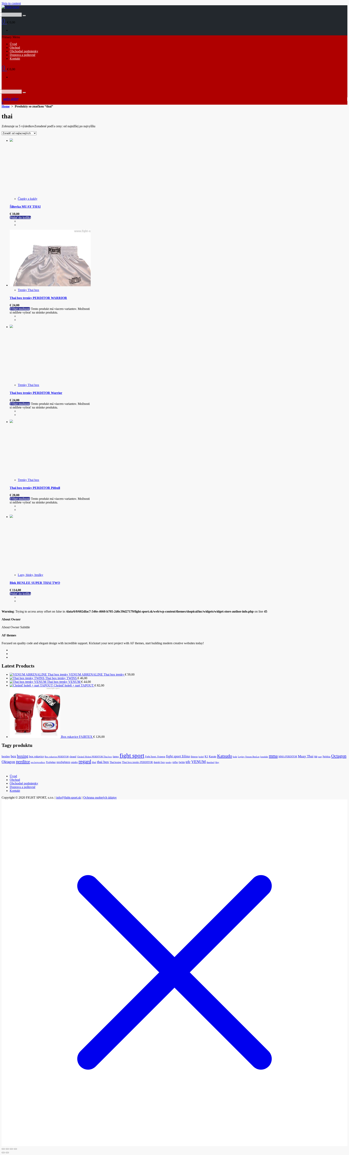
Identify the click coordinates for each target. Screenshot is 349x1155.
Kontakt (15, 58)
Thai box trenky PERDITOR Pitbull (35, 488)
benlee (6, 756)
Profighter (51, 762)
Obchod (15, 47)
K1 (206, 756)
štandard (210, 762)
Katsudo (224, 755)
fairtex (116, 756)
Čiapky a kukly (27, 198)
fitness (194, 756)
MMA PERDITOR (288, 756)
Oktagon (8, 762)
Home (6, 106)
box (13, 756)
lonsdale (264, 757)
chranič (72, 756)
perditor (23, 761)
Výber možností (20, 309)
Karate (212, 756)
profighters (63, 762)
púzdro (74, 762)
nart (320, 757)
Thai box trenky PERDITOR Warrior (36, 393)
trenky (169, 762)
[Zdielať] (11, 1149)
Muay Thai (305, 756)
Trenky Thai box (28, 290)
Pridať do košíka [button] (20, 217)
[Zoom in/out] (3, 1149)
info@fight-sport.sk (68, 797)
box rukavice (36, 756)
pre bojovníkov (38, 762)
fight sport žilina (178, 756)
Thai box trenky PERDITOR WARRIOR (38, 298)
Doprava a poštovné (22, 55)
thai (94, 762)
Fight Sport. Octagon (155, 756)
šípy (217, 762)
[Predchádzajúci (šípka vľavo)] (3, 1152)
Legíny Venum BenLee (249, 757)
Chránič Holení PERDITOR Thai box (94, 757)
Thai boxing (115, 762)
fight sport (132, 755)
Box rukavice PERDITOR (57, 757)
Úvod (13, 44)
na (315, 756)
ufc (188, 762)
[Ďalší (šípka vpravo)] (7, 1152)
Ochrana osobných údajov (100, 797)
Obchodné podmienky (24, 51)
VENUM (198, 762)
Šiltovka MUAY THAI (25, 206)
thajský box (159, 762)
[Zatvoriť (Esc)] (15, 1149)
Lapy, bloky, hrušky (30, 575)
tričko (175, 762)
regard (85, 761)
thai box (103, 762)
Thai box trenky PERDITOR (137, 762)
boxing (22, 756)
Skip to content (11, 3)
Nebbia (326, 756)
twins (182, 762)
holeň (201, 757)
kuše (235, 757)
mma (273, 756)
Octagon (338, 755)
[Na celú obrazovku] (7, 1149)
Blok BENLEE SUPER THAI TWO (35, 582)
